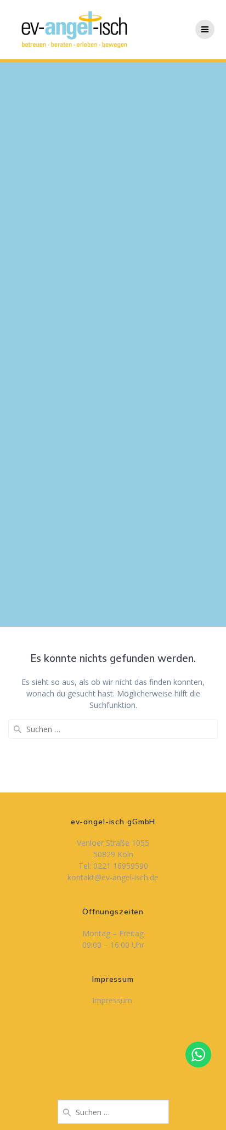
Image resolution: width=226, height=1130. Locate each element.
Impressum (112, 1000)
